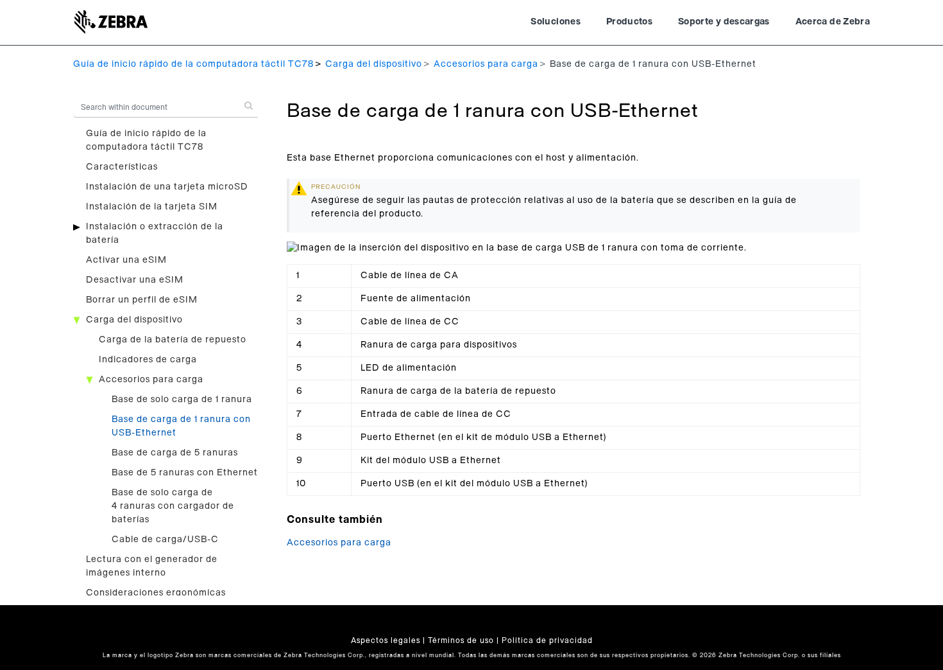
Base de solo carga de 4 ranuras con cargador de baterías (173, 506)
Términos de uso (461, 640)
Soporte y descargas (724, 21)
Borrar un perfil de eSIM (142, 299)
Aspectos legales (385, 640)
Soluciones (556, 21)
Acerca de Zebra (832, 21)
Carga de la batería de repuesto (172, 339)
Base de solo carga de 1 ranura (182, 399)
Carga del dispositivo (373, 64)
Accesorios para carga (486, 64)
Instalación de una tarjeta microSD (167, 186)
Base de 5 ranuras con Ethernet (185, 472)
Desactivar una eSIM (134, 280)
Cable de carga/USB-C (165, 539)
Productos (629, 21)
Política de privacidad (547, 640)
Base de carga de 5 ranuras (175, 452)
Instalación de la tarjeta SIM (151, 206)
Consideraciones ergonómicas (156, 592)
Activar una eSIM (126, 260)
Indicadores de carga (148, 359)
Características (122, 167)
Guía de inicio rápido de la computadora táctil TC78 (193, 64)
